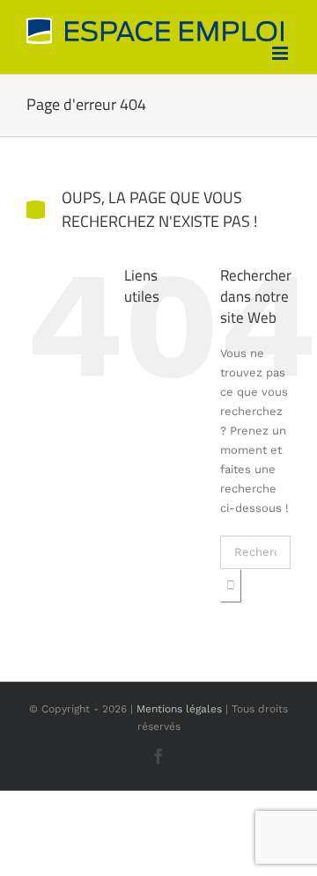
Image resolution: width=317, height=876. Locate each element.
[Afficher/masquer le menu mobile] (281, 53)
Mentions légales (179, 709)
